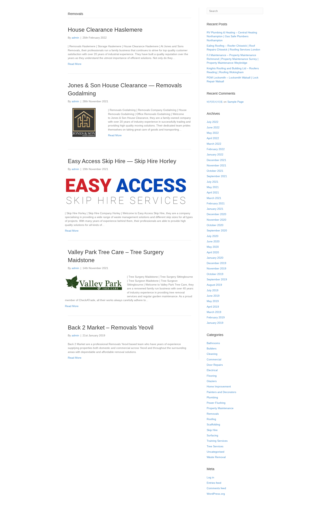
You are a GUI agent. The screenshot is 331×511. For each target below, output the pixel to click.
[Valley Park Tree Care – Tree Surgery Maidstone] (93, 282)
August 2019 (214, 284)
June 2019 (213, 295)
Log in (210, 477)
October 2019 (215, 274)
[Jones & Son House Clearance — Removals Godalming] (84, 122)
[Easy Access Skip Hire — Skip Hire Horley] (127, 190)
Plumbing (212, 397)
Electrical (212, 370)
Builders (211, 348)
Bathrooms (213, 343)
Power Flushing (216, 402)
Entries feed (214, 482)
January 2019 (215, 322)
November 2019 (216, 268)
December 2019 (216, 263)
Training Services (217, 440)
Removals (213, 413)
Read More (74, 63)
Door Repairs (215, 364)
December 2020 (216, 214)
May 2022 (213, 132)
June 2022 (213, 127)
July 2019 (212, 290)
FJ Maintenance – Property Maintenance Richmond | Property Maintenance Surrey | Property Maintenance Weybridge (232, 59)
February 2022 (216, 149)
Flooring (212, 375)
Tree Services (215, 446)
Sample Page (235, 101)
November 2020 (216, 219)
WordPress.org (216, 493)
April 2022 (213, 138)
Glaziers (212, 381)
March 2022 (214, 143)
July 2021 (212, 181)
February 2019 (216, 317)
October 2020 (215, 225)
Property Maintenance (220, 408)
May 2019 (213, 301)
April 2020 (213, 252)
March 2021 (214, 198)
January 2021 (215, 208)
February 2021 (216, 203)
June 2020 (213, 241)
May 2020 (213, 246)
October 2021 (215, 170)
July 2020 (212, 236)
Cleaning (212, 353)
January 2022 (215, 154)
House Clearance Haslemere (105, 29)
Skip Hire (212, 430)
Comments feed (216, 488)
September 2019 (217, 279)
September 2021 (217, 176)
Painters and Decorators (221, 392)
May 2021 (213, 187)
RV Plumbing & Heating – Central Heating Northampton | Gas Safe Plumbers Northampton (232, 36)
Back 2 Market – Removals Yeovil (110, 327)
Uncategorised (215, 451)
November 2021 (216, 165)
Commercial (214, 359)
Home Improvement (219, 386)
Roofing (211, 419)
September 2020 (217, 230)
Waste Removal (216, 457)
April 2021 (213, 192)
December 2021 (216, 160)
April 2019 (213, 306)
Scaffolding (213, 424)
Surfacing (212, 435)
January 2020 (215, 257)
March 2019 (214, 312)
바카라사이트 (215, 101)
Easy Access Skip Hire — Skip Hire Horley (122, 161)
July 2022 (212, 121)
